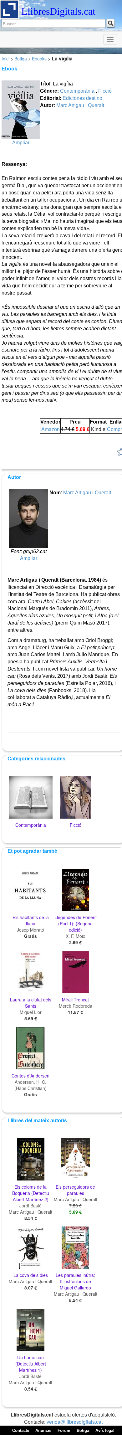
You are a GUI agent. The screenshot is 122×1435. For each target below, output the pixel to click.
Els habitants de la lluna (31, 920)
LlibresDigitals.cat (58, 11)
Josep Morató (30, 930)
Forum (64, 1430)
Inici (5, 58)
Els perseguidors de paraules (75, 1190)
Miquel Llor (31, 1012)
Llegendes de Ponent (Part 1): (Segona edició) (75, 923)
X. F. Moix (75, 936)
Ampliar (20, 142)
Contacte (20, 1430)
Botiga (20, 58)
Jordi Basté (30, 1205)
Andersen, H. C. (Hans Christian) (30, 1085)
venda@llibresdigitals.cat (75, 1421)
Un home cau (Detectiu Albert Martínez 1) (30, 1363)
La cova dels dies (30, 1275)
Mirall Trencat (75, 999)
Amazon (50, 429)
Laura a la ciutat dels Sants (30, 1002)
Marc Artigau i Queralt (80, 105)
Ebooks (39, 58)
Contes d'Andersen (30, 1075)
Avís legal (104, 1430)
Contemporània (77, 91)
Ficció (105, 91)
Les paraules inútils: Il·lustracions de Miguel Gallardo (75, 1281)
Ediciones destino (82, 98)
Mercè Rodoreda (75, 1006)
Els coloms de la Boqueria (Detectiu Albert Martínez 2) (30, 1193)
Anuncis (43, 1430)
